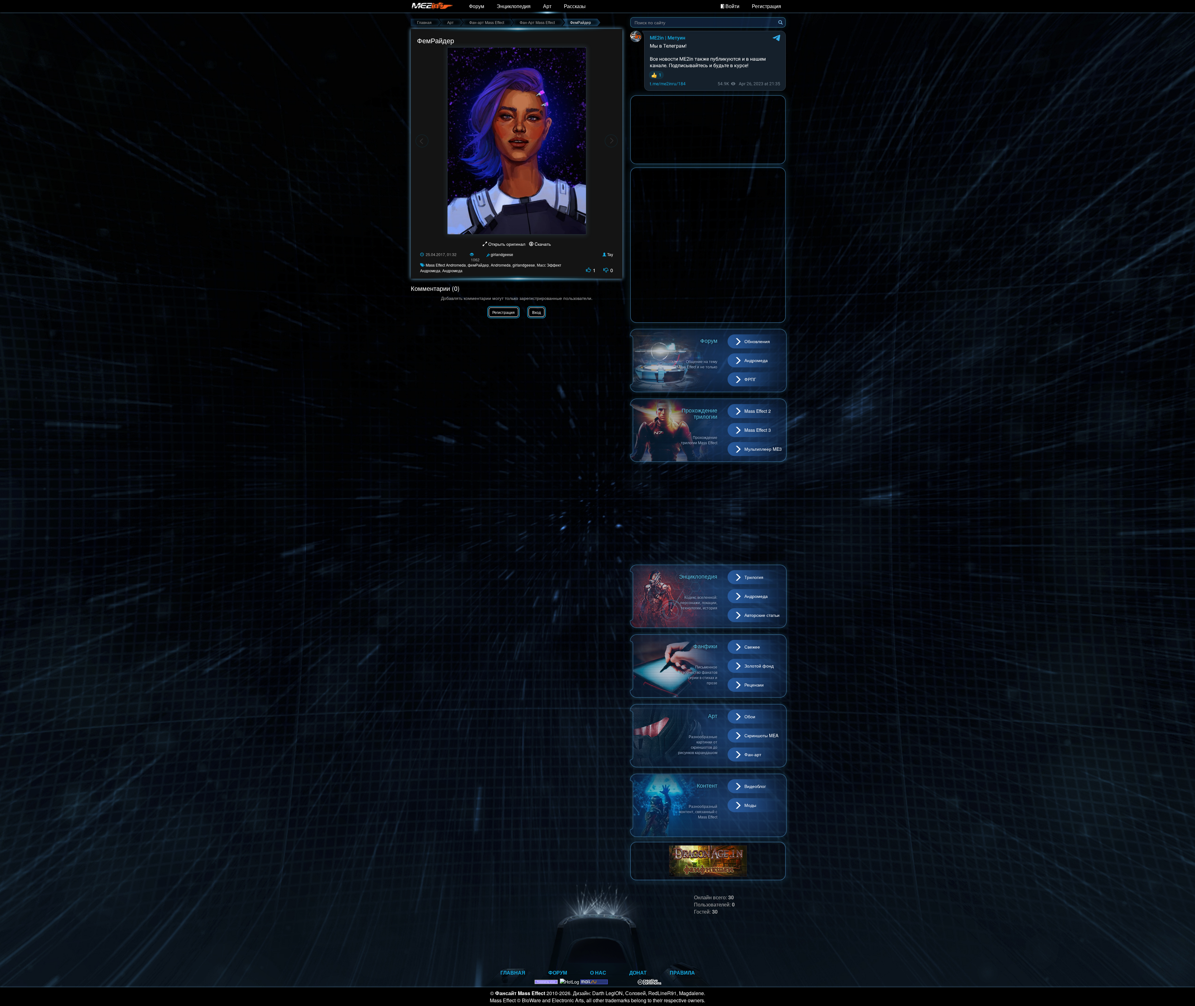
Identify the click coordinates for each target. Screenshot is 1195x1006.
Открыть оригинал (507, 244)
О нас (598, 972)
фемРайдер (478, 265)
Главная (512, 972)
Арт (547, 6)
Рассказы (575, 6)
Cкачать (542, 244)
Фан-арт (752, 754)
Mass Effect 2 (757, 411)
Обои (749, 716)
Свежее (752, 647)
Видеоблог (755, 786)
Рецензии (754, 685)
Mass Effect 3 (757, 430)
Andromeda (501, 265)
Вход (536, 312)
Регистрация (766, 6)
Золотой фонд (759, 666)
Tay (610, 254)
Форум (476, 6)
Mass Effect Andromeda (446, 265)
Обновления (757, 341)
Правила (682, 972)
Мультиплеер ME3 (763, 449)
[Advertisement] (708, 513)
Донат (638, 972)
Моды (750, 805)
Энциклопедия (514, 6)
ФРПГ (750, 379)
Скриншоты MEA (761, 735)
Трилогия (753, 577)
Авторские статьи (762, 615)
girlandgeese (502, 254)
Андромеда (452, 270)
